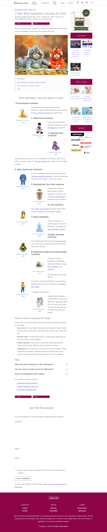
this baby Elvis (53, 128)
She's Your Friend (21, 9)
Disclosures (82, 510)
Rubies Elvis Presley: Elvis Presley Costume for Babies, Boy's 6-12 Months (39, 135)
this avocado (61, 241)
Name (17, 449)
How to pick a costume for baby (28, 86)
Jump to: (22, 79)
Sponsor (25, 510)
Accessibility (53, 510)
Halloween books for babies (27, 383)
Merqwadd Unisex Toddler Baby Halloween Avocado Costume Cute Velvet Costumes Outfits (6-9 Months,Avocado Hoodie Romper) (23, 254)
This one (58, 302)
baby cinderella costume (56, 229)
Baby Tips (54, 3)
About (63, 3)
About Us (53, 508)
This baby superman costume (41, 176)
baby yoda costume (57, 197)
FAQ (18, 89)
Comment (19, 422)
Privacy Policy (82, 508)
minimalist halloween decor (27, 390)
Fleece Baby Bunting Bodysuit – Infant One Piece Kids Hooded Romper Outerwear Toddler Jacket (23, 221)
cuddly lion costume (42, 209)
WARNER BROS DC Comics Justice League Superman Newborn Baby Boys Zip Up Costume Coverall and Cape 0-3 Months (23, 186)
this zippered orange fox (42, 113)
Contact (70, 3)
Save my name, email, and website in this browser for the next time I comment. (41, 471)
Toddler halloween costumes (27, 386)
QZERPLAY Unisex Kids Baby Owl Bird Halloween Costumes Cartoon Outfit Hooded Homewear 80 (55, 152)
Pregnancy (45, 3)
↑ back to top (53, 498)
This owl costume (40, 161)
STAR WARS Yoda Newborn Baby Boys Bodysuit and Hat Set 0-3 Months (39, 201)
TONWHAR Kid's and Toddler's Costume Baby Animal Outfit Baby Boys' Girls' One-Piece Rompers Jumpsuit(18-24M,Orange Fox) (23, 120)
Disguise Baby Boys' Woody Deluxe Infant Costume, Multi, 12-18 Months (23, 294)
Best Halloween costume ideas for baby (31, 82)
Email (17, 458)
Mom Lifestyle (34, 3)
